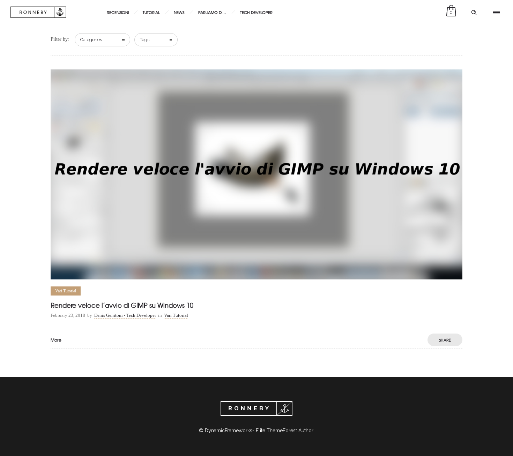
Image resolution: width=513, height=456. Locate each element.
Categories (91, 39)
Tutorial (151, 12)
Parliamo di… (212, 12)
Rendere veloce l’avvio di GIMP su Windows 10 (122, 305)
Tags (144, 39)
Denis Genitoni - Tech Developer (125, 315)
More (56, 340)
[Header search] (473, 12)
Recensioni (118, 12)
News (179, 12)
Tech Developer (256, 12)
